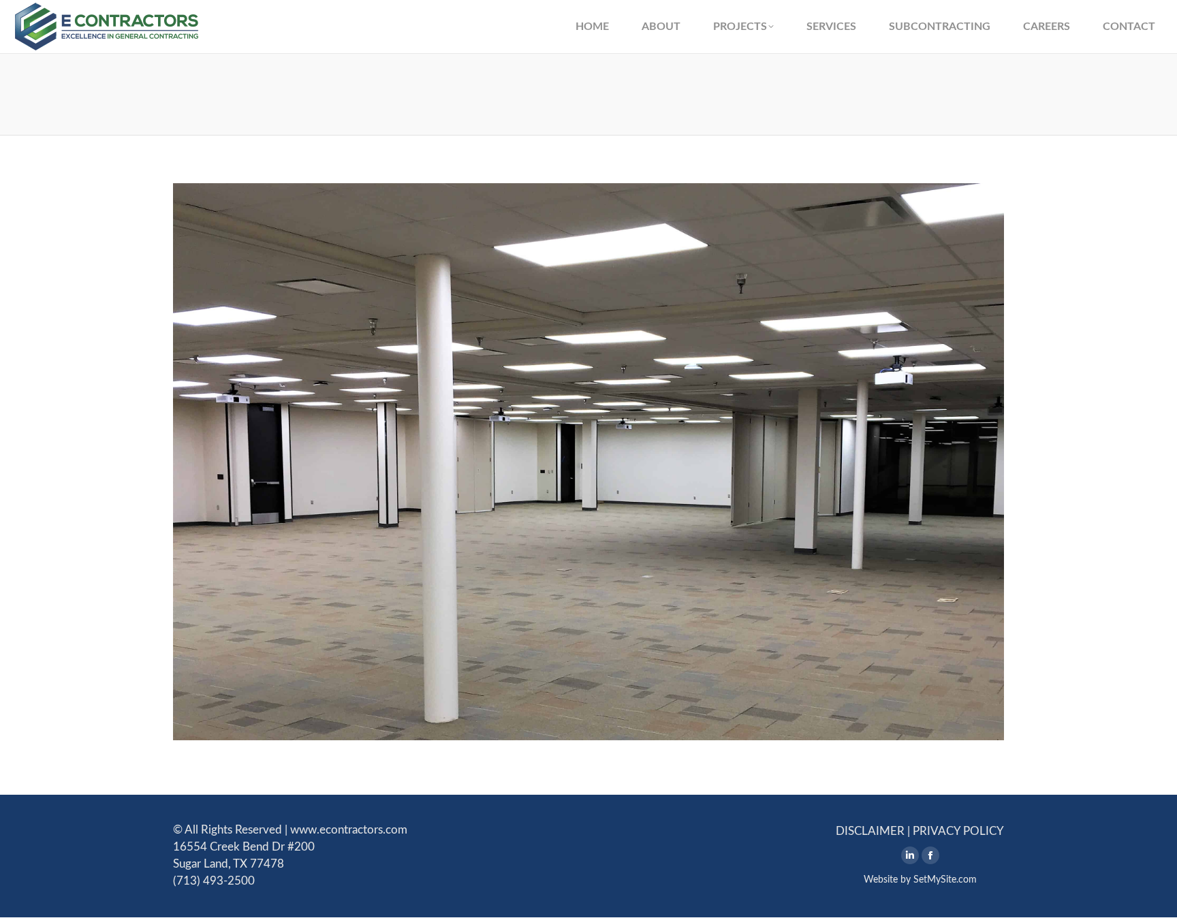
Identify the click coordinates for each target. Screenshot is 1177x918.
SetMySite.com (945, 880)
